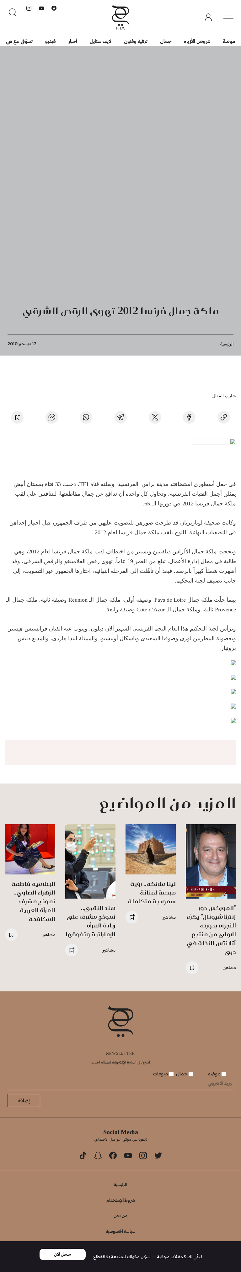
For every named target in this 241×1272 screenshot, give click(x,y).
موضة (229, 41)
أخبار (72, 41)
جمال (165, 41)
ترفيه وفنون (135, 41)
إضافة (24, 1100)
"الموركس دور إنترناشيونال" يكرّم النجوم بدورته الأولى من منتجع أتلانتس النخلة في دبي (211, 930)
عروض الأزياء (197, 41)
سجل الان (62, 1254)
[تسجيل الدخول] (208, 17)
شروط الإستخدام (120, 1200)
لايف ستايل (100, 41)
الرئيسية (226, 343)
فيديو (50, 41)
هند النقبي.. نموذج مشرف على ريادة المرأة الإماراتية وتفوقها (90, 921)
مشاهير (229, 967)
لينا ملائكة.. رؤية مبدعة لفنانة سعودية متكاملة (152, 892)
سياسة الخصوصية (121, 1231)
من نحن (120, 1215)
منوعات (161, 1073)
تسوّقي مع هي (19, 41)
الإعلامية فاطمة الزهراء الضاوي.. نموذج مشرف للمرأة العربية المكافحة (33, 901)
